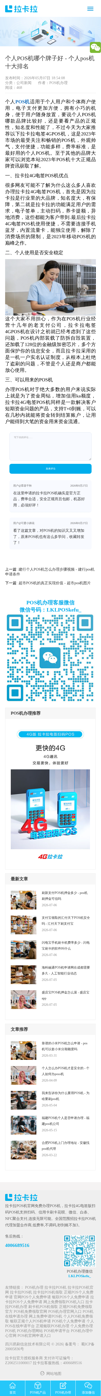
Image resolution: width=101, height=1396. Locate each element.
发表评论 (50, 468)
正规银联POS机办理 (52, 1326)
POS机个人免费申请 (68, 1321)
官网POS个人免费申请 (32, 1297)
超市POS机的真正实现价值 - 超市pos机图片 (55, 583)
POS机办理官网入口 (65, 1312)
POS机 (22, 101)
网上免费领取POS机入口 (63, 1302)
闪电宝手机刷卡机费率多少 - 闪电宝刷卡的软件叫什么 (66, 945)
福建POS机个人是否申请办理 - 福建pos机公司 (65, 1121)
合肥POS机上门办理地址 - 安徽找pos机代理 (65, 1146)
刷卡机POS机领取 (43, 1307)
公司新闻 (24, 83)
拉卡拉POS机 (55, 1288)
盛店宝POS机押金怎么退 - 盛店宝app (65, 995)
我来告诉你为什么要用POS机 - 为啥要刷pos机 (65, 1096)
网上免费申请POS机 (45, 1317)
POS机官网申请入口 (34, 1336)
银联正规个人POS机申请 (30, 1321)
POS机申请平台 (57, 1331)
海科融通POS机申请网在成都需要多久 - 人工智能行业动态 (66, 970)
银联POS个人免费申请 (70, 1297)
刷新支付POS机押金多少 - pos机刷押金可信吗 (65, 896)
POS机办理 (34, 1288)
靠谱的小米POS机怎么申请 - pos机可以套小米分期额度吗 (65, 1046)
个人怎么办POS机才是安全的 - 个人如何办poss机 (65, 1071)
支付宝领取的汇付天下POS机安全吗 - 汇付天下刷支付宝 (66, 920)
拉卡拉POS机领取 (48, 1293)
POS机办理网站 (30, 1331)
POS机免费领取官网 (30, 1312)
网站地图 (53, 1374)
